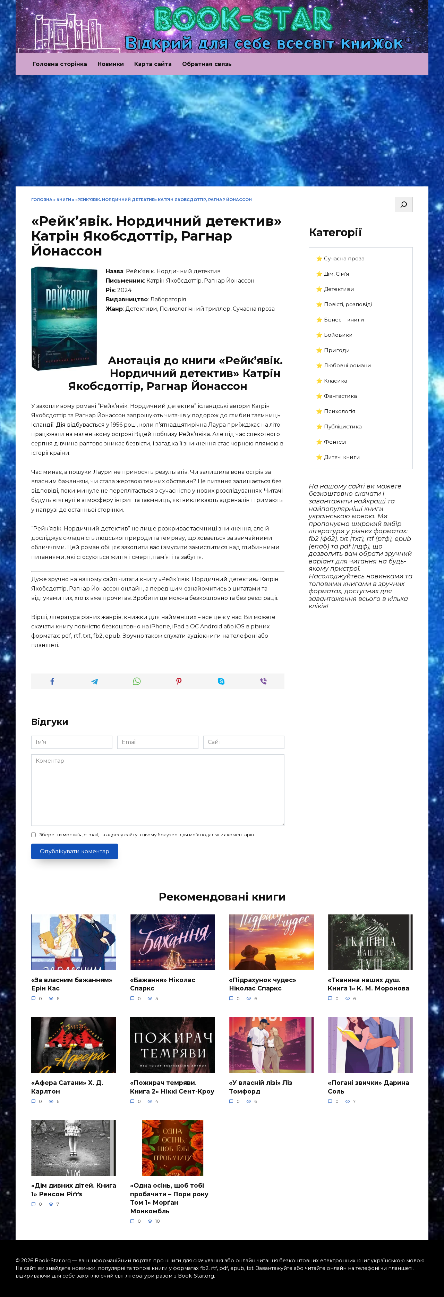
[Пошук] (404, 204)
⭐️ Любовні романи (343, 365)
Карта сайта (153, 64)
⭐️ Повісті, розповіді (344, 304)
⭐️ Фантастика (336, 396)
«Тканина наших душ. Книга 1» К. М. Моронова (368, 984)
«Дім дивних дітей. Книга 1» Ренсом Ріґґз (73, 1190)
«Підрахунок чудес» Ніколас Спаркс (262, 984)
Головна (41, 199)
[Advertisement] (222, 134)
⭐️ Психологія (335, 411)
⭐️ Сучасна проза (340, 258)
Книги (64, 199)
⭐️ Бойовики (334, 335)
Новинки (110, 64)
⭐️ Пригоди (333, 350)
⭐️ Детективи (335, 289)
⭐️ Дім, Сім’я (332, 273)
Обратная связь (207, 64)
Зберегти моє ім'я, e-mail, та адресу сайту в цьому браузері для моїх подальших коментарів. (147, 834)
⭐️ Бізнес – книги (340, 319)
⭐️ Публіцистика (339, 426)
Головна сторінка (60, 64)
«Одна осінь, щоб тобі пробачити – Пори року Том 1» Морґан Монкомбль (169, 1198)
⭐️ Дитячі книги (338, 457)
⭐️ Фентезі (331, 441)
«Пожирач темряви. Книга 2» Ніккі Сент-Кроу (172, 1087)
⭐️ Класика (331, 380)
